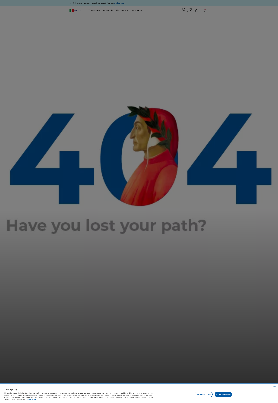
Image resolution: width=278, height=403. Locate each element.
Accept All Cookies (223, 394)
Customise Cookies (203, 394)
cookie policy (31, 399)
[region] (139, 393)
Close (274, 386)
